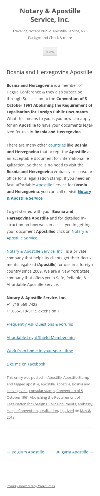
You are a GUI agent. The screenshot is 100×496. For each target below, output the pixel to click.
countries (57, 145)
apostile (32, 384)
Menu (50, 51)
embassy (85, 403)
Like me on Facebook (26, 364)
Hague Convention (22, 410)
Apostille (44, 184)
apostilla (48, 384)
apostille (63, 384)
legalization (48, 410)
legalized (67, 410)
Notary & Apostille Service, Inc (34, 251)
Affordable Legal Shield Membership (41, 337)
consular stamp (42, 390)
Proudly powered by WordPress (31, 486)
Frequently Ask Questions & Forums (40, 324)
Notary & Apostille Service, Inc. (50, 15)
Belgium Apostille (25, 452)
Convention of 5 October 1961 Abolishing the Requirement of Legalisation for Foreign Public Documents (45, 397)
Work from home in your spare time (40, 350)
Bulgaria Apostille (74, 452)
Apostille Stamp (76, 377)
